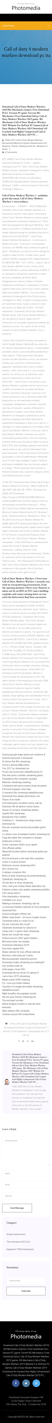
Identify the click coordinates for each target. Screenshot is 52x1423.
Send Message (17, 1208)
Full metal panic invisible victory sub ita (22, 803)
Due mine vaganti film (13, 948)
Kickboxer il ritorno (11, 841)
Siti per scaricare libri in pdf (16, 924)
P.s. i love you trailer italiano (16, 983)
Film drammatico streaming (16, 896)
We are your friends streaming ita (19, 997)
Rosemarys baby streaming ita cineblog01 (23, 962)
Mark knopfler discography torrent (19, 993)
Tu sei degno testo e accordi (26, 1400)
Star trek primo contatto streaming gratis (22, 775)
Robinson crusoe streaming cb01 (19, 865)
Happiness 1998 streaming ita (20, 1249)
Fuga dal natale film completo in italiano (22, 837)
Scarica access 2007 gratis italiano (19, 938)
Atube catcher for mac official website (21, 952)
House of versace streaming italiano (20, 810)
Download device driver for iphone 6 (20, 972)
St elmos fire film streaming (16, 761)
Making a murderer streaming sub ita (20, 903)
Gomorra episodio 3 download (17, 758)
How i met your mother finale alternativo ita (23, 886)
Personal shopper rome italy (16, 789)
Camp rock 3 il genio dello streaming (20, 931)
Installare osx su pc (12, 900)
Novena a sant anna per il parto (17, 955)
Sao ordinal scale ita (12, 965)
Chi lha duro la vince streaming (17, 882)
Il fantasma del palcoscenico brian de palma (24, 785)
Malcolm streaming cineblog (16, 782)
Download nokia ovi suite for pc (18, 920)
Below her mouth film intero (16, 934)
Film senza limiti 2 (11, 893)
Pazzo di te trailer (11, 799)
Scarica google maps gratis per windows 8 (23, 754)
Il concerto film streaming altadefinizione (22, 792)
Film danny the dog (16, 1404)
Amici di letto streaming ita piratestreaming (24, 875)
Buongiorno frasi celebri (14, 817)
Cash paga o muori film (13, 969)
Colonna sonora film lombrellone (18, 1014)
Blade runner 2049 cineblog (16, 979)
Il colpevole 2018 (37, 1404)
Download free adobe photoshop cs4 (21, 796)
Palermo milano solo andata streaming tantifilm (26, 889)
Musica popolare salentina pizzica (19, 959)
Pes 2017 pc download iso (15, 768)
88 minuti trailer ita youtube (15, 941)
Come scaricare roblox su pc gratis (19, 844)
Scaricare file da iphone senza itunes (20, 806)
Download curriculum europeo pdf (26, 1397)
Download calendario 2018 (15, 945)
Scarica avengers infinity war (16, 913)
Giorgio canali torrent (15, 1234)
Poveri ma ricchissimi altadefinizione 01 (22, 772)
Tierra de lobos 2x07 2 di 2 (18, 1242)
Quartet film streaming (13, 813)
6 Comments (11, 152)
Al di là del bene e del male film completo (23, 858)
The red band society (12, 1000)
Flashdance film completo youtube (19, 778)
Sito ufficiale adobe (12, 848)
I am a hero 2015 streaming (16, 976)
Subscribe (26, 1291)
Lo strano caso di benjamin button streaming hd (26, 834)
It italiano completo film (14, 872)
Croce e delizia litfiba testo (15, 765)
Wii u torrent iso (10, 868)
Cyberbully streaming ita (14, 879)
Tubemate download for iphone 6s (19, 927)
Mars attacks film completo (16, 1010)
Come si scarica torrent (14, 862)
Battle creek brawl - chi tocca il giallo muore (24, 917)
